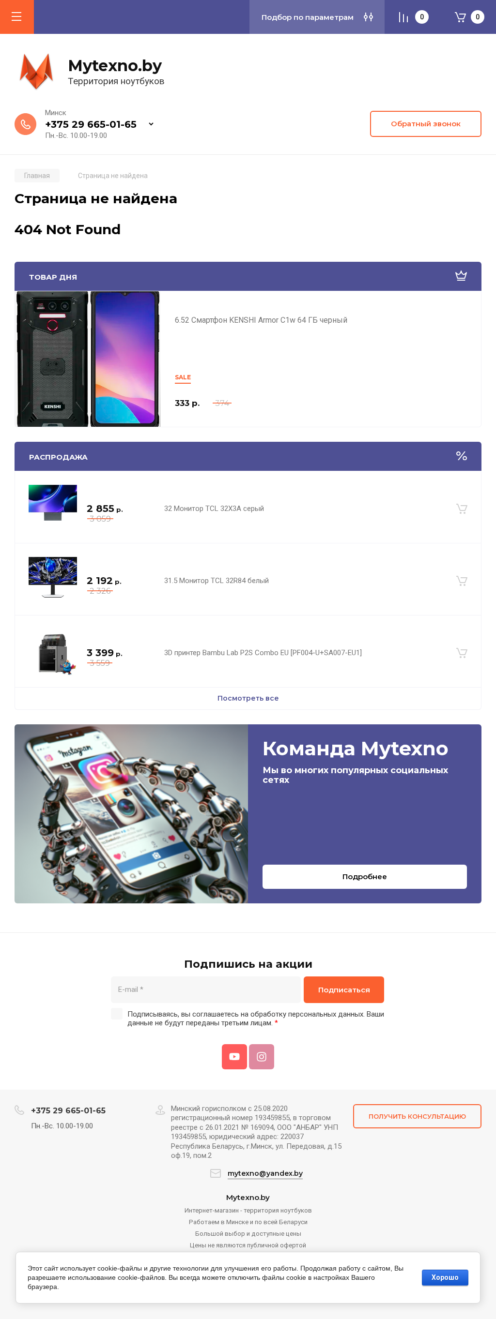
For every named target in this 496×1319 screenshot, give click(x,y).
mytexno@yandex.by (265, 1173)
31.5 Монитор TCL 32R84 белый (216, 580)
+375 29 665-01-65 (91, 124)
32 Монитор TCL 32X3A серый (214, 508)
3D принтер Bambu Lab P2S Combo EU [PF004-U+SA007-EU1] (263, 652)
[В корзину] (461, 509)
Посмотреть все (248, 698)
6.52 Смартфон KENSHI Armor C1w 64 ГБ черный (261, 320)
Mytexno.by (115, 65)
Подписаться (344, 989)
